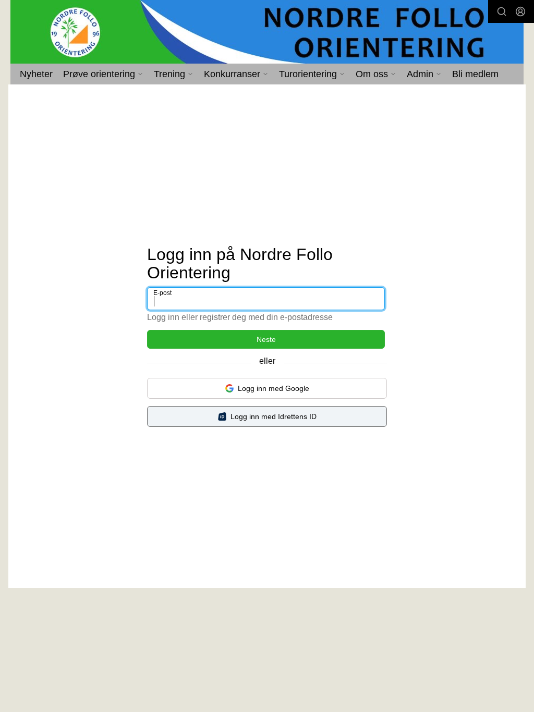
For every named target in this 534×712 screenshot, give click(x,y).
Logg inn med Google (273, 388)
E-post (162, 293)
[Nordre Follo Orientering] (267, 32)
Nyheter (36, 74)
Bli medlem (475, 74)
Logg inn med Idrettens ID (273, 416)
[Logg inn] (520, 11)
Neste (266, 339)
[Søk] (501, 11)
